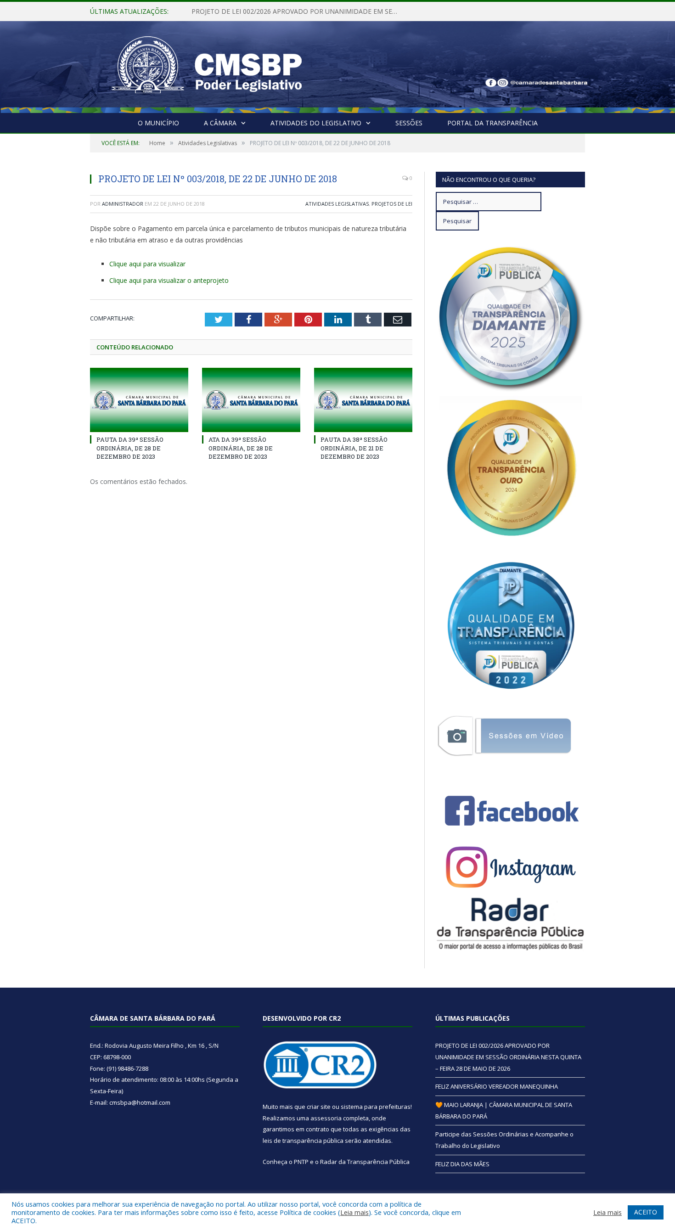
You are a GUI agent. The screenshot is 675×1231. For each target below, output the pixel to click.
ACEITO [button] (645, 1212)
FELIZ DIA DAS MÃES (462, 1164)
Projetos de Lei (391, 203)
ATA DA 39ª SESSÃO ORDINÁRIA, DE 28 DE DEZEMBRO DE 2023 (240, 447)
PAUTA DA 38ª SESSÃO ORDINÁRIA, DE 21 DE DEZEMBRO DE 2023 (354, 447)
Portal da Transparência (492, 122)
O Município (158, 122)
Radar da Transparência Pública (365, 1162)
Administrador (122, 203)
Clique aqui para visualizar (147, 263)
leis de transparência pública (303, 1140)
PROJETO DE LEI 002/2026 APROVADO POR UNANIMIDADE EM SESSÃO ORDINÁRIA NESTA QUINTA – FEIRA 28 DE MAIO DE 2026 (508, 1056)
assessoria (326, 1118)
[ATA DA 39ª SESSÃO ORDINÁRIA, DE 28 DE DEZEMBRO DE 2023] (251, 400)
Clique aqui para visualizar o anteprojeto (169, 280)
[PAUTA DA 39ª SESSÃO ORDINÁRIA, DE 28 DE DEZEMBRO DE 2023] (139, 400)
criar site (319, 1106)
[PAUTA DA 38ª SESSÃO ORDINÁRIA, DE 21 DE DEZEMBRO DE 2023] (363, 400)
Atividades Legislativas (337, 203)
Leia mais (354, 1212)
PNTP (301, 1162)
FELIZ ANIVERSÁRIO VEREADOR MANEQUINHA (262, 11)
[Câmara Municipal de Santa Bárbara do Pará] (206, 65)
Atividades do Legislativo (315, 122)
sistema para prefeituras (376, 1106)
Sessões (408, 122)
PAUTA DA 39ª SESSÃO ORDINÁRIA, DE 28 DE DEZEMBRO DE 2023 (129, 447)
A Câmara (220, 122)
